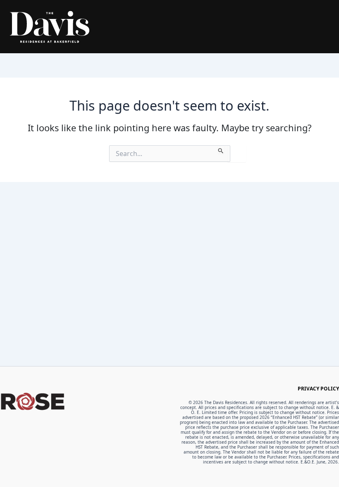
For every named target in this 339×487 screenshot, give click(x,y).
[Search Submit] (221, 149)
